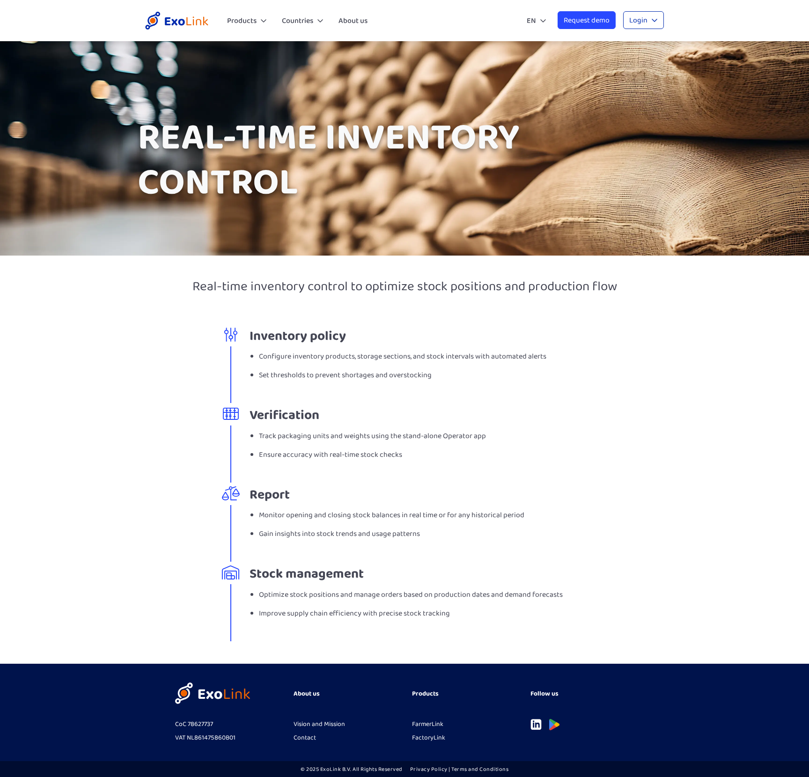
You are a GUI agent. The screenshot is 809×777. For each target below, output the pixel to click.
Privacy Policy (429, 769)
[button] (247, 20)
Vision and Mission (319, 723)
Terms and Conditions (479, 769)
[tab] (247, 20)
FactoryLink (428, 737)
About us (353, 20)
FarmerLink (427, 723)
